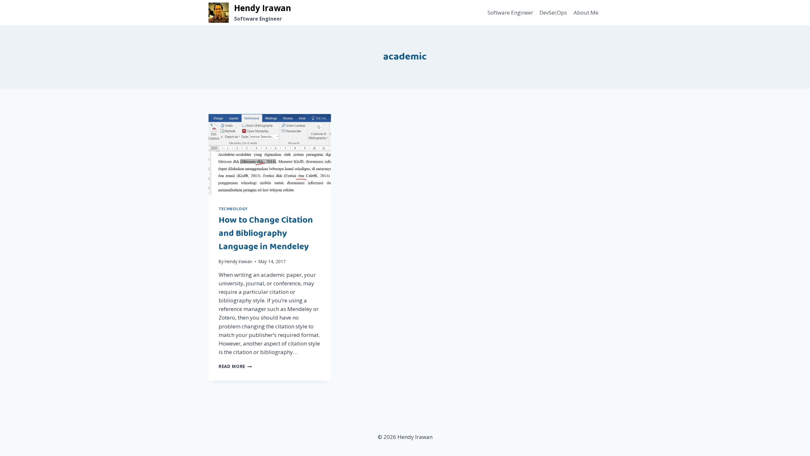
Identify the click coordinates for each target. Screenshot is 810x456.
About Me (586, 12)
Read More (235, 366)
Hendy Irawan (238, 261)
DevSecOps (553, 12)
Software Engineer (510, 12)
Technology (233, 208)
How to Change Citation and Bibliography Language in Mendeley (266, 233)
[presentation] (270, 155)
